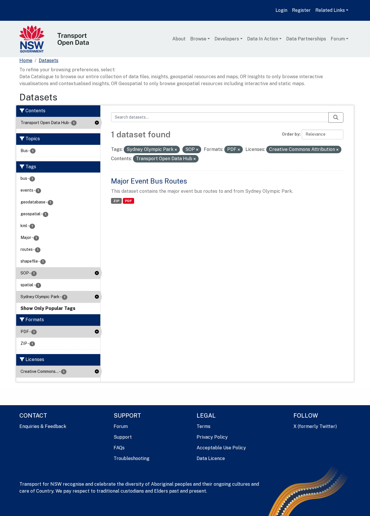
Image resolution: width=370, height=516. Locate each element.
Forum (338, 39)
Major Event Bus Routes (149, 181)
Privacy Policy (212, 437)
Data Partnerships (306, 39)
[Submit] (335, 117)
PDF (128, 201)
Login (281, 10)
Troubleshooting (131, 458)
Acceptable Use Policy (221, 447)
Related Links (330, 10)
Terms (203, 426)
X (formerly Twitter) (315, 426)
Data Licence (211, 458)
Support (123, 437)
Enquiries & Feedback (42, 426)
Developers (226, 39)
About (179, 39)
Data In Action (262, 39)
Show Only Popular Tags (48, 308)
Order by (290, 134)
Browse (198, 39)
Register (301, 10)
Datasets (48, 60)
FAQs (119, 447)
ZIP (116, 201)
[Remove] (176, 150)
